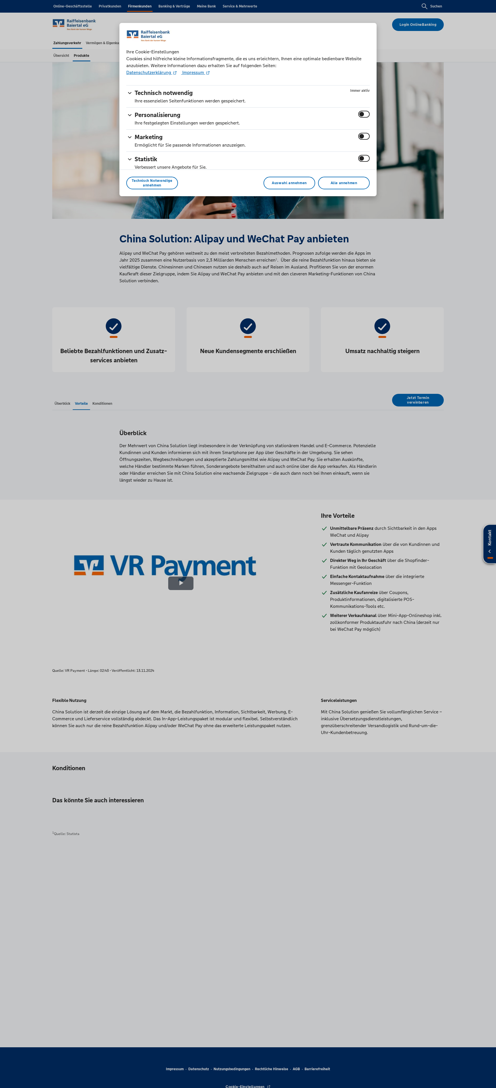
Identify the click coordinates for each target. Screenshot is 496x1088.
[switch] (364, 114)
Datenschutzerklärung (149, 72)
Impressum (193, 72)
